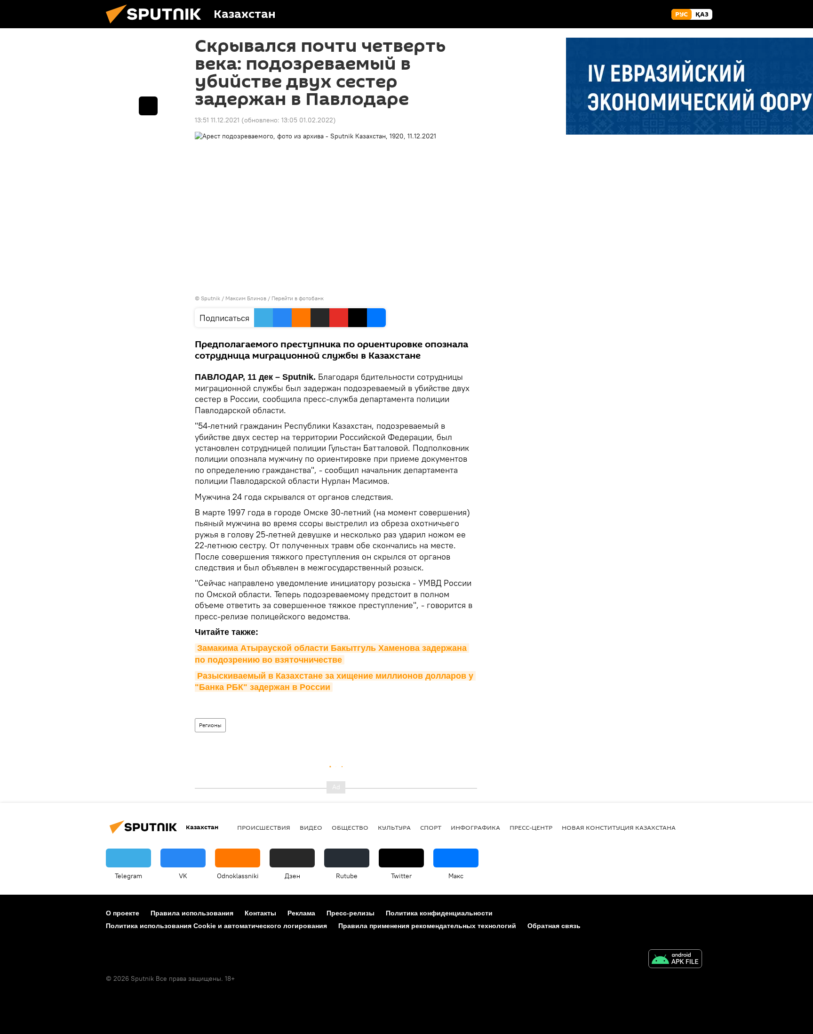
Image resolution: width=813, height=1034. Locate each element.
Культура (394, 827)
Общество (350, 827)
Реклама (301, 913)
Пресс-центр (531, 827)
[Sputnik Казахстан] (157, 26)
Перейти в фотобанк (297, 298)
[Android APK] (675, 959)
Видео (311, 827)
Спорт (430, 827)
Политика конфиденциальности (439, 913)
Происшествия (263, 827)
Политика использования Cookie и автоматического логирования (216, 926)
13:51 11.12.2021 (217, 120)
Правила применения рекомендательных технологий (427, 926)
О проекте (122, 913)
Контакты (260, 913)
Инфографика (475, 827)
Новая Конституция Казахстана (619, 827)
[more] (148, 105)
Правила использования (192, 913)
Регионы (210, 725)
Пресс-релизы (351, 913)
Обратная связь (554, 926)
